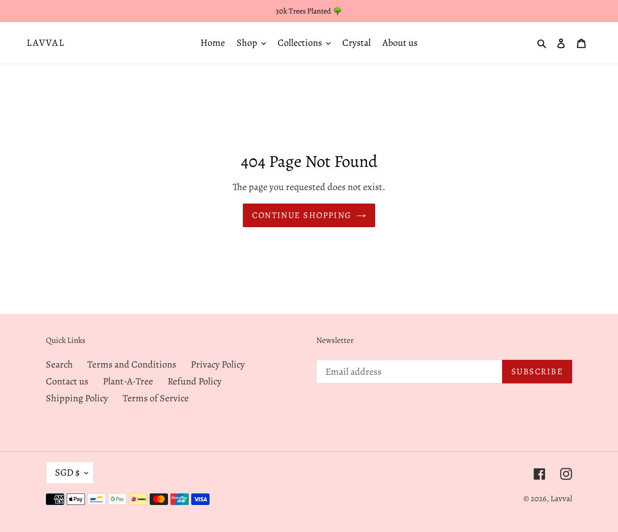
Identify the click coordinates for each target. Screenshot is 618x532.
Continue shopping (301, 215)
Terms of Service (156, 398)
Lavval (46, 43)
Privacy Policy (218, 364)
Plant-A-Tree (128, 381)
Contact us (67, 381)
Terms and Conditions (131, 364)
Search (59, 364)
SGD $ (67, 472)
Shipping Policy (77, 398)
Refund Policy (195, 381)
